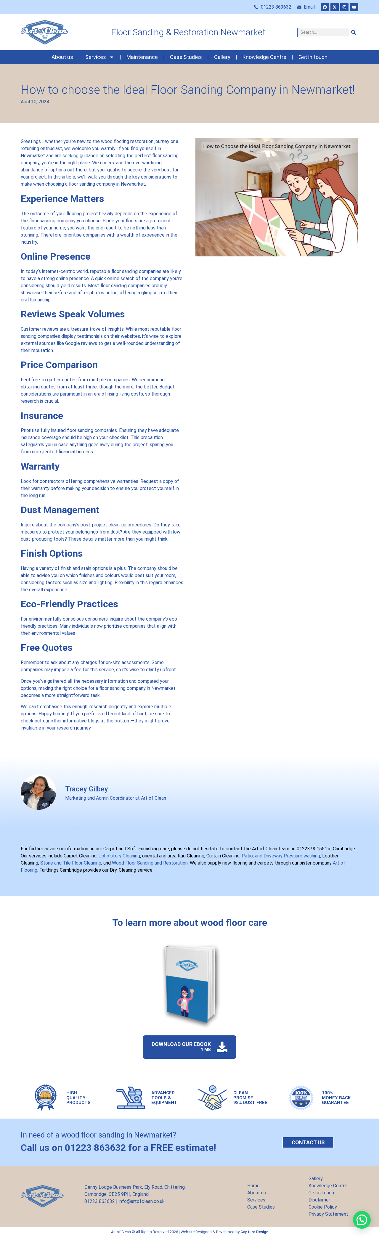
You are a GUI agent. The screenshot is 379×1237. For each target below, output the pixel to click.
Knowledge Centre (264, 57)
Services (95, 57)
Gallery (222, 57)
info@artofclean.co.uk (142, 1201)
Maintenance (142, 57)
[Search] (353, 32)
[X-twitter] (334, 7)
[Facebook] (325, 7)
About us (62, 57)
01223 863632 (99, 1201)
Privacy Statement (328, 1214)
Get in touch (312, 57)
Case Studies (186, 57)
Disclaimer (319, 1200)
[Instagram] (344, 7)
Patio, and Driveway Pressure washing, (280, 856)
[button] (362, 1220)
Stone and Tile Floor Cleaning (70, 863)
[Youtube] (354, 7)
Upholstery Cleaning (119, 856)
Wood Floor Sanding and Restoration (149, 863)
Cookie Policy (323, 1207)
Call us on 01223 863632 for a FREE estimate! (118, 1147)
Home (253, 1185)
